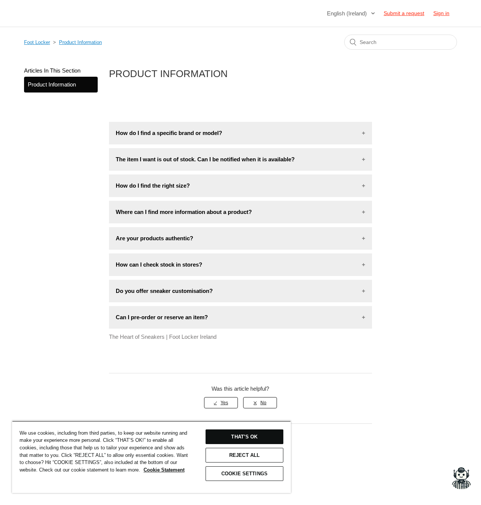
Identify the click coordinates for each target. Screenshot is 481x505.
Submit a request (404, 13)
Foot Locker (37, 42)
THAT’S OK (244, 437)
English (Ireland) (347, 13)
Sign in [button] (441, 13)
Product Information (80, 42)
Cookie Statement (164, 470)
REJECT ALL (244, 455)
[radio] (221, 402)
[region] (151, 457)
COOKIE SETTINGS (244, 473)
